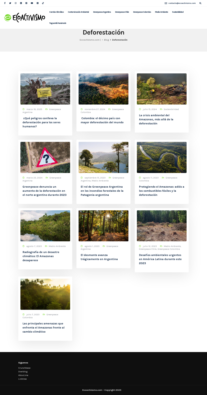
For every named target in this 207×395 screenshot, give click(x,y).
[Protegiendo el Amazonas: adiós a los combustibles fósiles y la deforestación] (162, 156)
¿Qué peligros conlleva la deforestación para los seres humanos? (41, 122)
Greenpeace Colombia (142, 12)
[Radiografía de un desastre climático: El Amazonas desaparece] (45, 224)
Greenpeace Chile (122, 12)
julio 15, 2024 (150, 109)
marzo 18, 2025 (34, 109)
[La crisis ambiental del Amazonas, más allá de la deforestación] (162, 87)
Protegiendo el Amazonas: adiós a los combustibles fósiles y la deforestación (161, 191)
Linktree (22, 379)
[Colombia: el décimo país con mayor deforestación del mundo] (103, 87)
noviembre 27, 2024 (95, 109)
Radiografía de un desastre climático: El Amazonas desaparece (41, 256)
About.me (23, 375)
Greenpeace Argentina (102, 12)
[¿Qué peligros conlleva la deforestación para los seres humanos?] (45, 87)
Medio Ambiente (161, 12)
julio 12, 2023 (150, 246)
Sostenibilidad (177, 12)
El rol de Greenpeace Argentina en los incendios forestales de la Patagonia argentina (102, 191)
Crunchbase (24, 368)
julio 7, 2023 (33, 314)
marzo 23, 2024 (34, 177)
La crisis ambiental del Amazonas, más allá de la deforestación (156, 119)
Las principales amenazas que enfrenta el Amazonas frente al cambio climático (43, 327)
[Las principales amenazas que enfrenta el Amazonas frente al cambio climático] (45, 293)
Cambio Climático (56, 12)
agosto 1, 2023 (92, 246)
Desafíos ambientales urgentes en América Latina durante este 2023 (160, 259)
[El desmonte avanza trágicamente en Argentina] (103, 224)
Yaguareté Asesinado (57, 23)
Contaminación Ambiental (78, 12)
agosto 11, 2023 (151, 177)
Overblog (23, 371)
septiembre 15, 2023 (95, 177)
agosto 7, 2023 (34, 246)
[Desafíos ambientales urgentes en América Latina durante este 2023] (162, 224)
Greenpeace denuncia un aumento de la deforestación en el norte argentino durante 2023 (44, 191)
